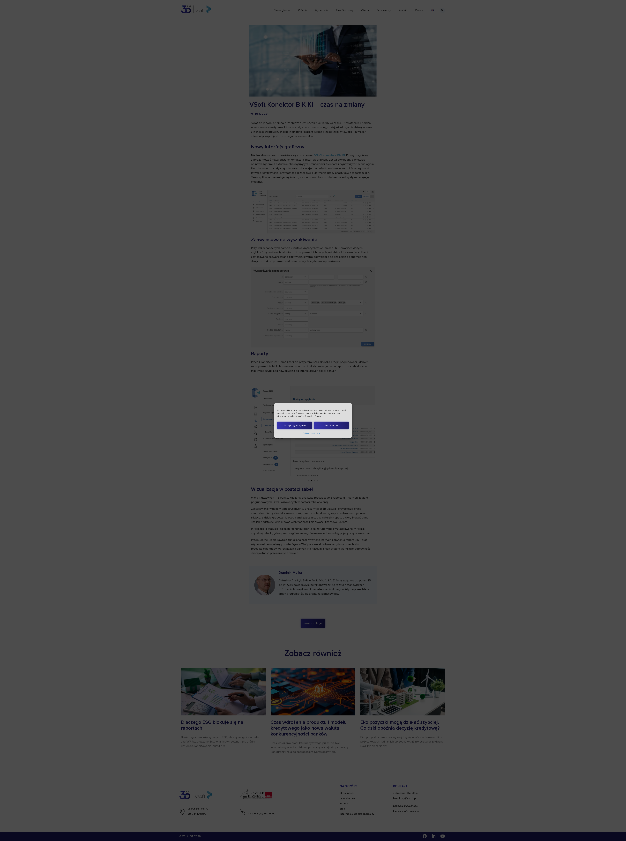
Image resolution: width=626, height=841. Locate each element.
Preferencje (331, 425)
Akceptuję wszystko (295, 425)
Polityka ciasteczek (311, 433)
